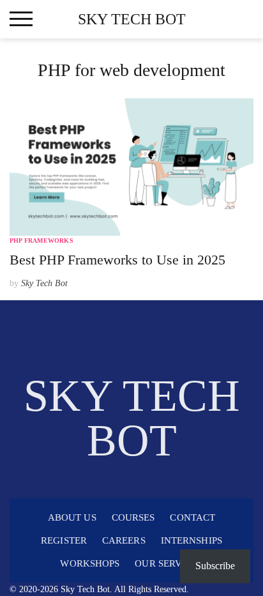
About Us (72, 517)
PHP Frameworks (41, 240)
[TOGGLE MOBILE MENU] (21, 19)
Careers (124, 540)
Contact (192, 517)
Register (64, 540)
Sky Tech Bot (132, 19)
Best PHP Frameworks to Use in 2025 (117, 260)
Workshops (89, 563)
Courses (133, 517)
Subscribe (215, 565)
